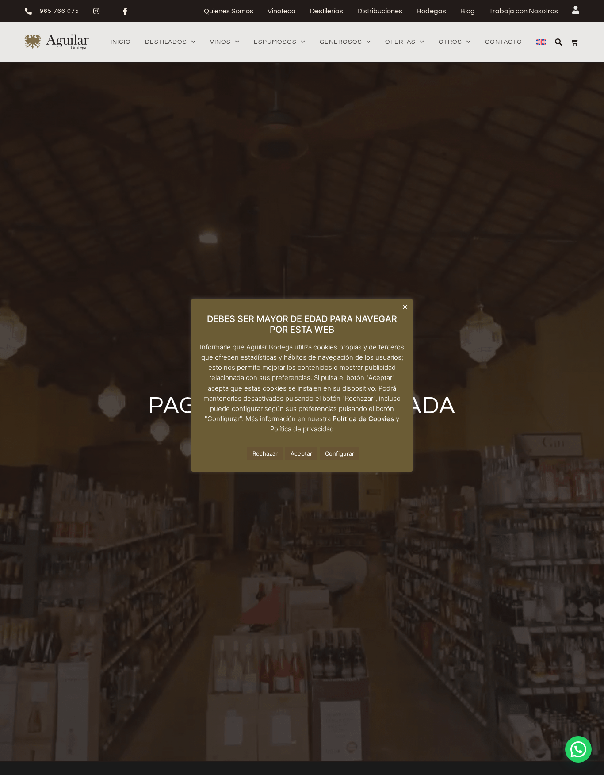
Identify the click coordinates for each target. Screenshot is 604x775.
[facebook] (129, 11)
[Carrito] (574, 42)
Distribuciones (379, 11)
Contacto (503, 42)
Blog (467, 11)
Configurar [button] (339, 453)
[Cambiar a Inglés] (541, 42)
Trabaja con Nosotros (523, 11)
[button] (578, 749)
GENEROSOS (341, 42)
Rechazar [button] (265, 453)
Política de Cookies (363, 418)
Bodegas (431, 11)
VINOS (220, 42)
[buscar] (558, 42)
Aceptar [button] (301, 453)
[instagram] (100, 11)
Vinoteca (282, 11)
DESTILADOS (166, 42)
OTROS (450, 42)
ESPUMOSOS (275, 42)
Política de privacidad (302, 429)
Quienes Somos (228, 11)
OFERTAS (400, 42)
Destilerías (326, 11)
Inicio (121, 42)
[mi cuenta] (576, 10)
